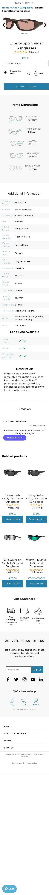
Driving (39, 316)
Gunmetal (28, 215)
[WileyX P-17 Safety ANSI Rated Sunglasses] (36, 532)
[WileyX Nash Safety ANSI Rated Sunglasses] (12, 468)
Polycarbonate (22, 261)
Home (5, 7)
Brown (18, 215)
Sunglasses (26, 7)
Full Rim (19, 221)
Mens (18, 209)
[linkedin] (41, 679)
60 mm (18, 290)
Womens (26, 209)
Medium (19, 268)
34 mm (18, 304)
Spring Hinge (21, 245)
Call (24, 704)
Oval (24, 310)
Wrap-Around (22, 228)
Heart (18, 310)
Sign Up (37, 669)
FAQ (12, 704)
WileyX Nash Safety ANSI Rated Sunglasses (12, 498)
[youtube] (32, 679)
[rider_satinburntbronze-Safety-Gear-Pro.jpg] (24, 24)
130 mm (19, 297)
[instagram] (24, 679)
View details (13, 519)
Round (30, 310)
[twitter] (16, 679)
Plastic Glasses (22, 236)
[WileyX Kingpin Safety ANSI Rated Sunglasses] (12, 532)
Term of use (17, 763)
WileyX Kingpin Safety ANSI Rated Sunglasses (12, 563)
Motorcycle (21, 316)
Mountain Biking (23, 319)
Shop (14, 7)
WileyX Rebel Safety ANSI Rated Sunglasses (36, 498)
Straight (19, 253)
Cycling (31, 316)
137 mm (19, 275)
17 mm (18, 283)
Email (36, 704)
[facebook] (7, 679)
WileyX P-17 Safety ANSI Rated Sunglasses (36, 563)
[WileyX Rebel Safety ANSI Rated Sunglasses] (36, 468)
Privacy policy (31, 763)
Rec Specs (20, 325)
